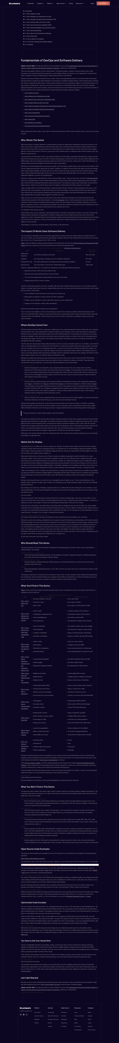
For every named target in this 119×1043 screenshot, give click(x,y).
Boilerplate (64, 1019)
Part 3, (25, 632)
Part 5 (94, 384)
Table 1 (23, 243)
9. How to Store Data (31, 36)
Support (50, 1026)
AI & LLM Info (91, 1030)
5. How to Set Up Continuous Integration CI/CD (38, 25)
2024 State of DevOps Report (72, 248)
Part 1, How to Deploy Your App (51, 984)
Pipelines (36, 1019)
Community (77, 1026)
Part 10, (25, 733)
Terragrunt (64, 1012)
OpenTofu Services (53, 1016)
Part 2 (29, 384)
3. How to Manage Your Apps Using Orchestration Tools (40, 19)
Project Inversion (93, 178)
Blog (75, 1019)
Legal (89, 1023)
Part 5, (25, 663)
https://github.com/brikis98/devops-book (33, 858)
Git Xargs (63, 1026)
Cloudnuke (64, 1023)
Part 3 (45, 384)
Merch (89, 1019)
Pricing (71, 3)
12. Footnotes (29, 44)
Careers (90, 1016)
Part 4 (61, 384)
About (89, 1012)
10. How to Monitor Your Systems (34, 39)
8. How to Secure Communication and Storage (38, 33)
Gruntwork (61, 200)
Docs (75, 1012)
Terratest (63, 1016)
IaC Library (37, 1012)
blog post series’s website (32, 763)
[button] (40, 3)
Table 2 (23, 590)
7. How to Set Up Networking (33, 30)
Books (76, 1023)
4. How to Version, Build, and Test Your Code (37, 22)
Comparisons (78, 1030)
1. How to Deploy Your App (32, 13)
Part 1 (68, 370)
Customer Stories (79, 1016)
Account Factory (38, 1016)
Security (90, 1026)
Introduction (28, 11)
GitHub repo (24, 934)
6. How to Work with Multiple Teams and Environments (40, 27)
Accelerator (30, 3)
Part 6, (25, 678)
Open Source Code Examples (48, 760)
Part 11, (24, 746)
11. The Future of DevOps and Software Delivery (38, 41)
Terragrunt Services (53, 1019)
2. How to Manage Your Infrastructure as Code (38, 16)
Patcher (36, 1023)
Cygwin (88, 896)
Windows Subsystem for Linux (75, 896)
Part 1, (25, 603)
